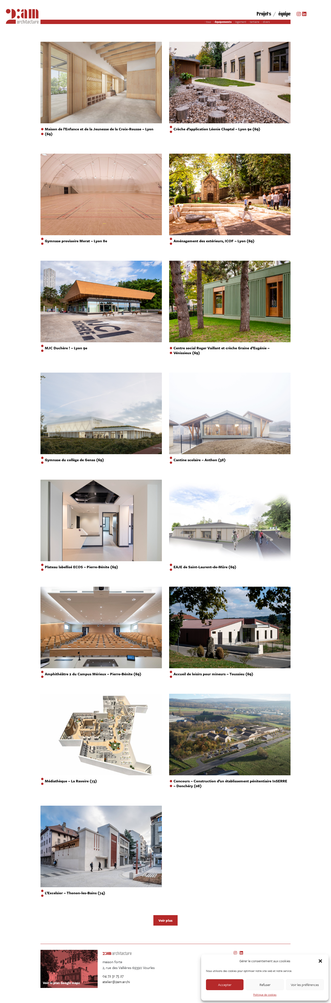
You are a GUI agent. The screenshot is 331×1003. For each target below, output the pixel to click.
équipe (284, 13)
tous (208, 22)
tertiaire (254, 22)
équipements (223, 22)
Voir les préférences (305, 984)
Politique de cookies (264, 995)
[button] (321, 961)
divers (266, 22)
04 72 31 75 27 (113, 975)
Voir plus (165, 920)
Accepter (224, 984)
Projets (264, 13)
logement (240, 22)
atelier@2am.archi (116, 981)
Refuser (265, 984)
